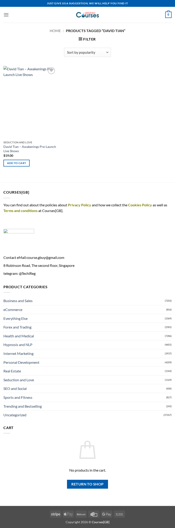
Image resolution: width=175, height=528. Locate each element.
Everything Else (15, 318)
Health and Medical (18, 336)
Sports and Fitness (17, 397)
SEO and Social (15, 388)
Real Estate (12, 371)
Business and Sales (18, 300)
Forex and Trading (17, 327)
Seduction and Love (18, 380)
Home (55, 30)
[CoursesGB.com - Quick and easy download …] (87, 15)
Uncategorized (14, 415)
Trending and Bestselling (22, 406)
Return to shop (87, 484)
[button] (6, 14)
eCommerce (12, 309)
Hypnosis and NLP (17, 344)
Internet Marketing (18, 353)
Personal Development (21, 362)
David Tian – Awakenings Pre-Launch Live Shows (29, 149)
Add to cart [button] (16, 163)
